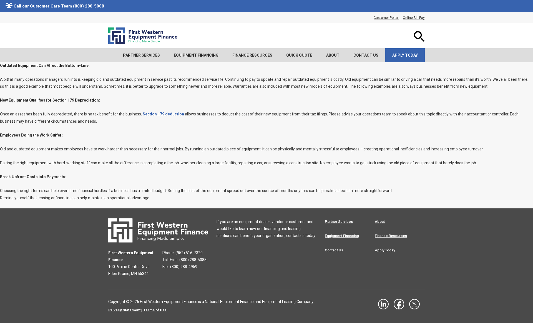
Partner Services (141, 55)
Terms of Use (155, 310)
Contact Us (365, 55)
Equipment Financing (196, 55)
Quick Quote (299, 55)
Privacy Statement (124, 310)
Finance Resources (252, 55)
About (333, 55)
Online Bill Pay (414, 18)
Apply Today (405, 55)
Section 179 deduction (163, 114)
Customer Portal (386, 18)
